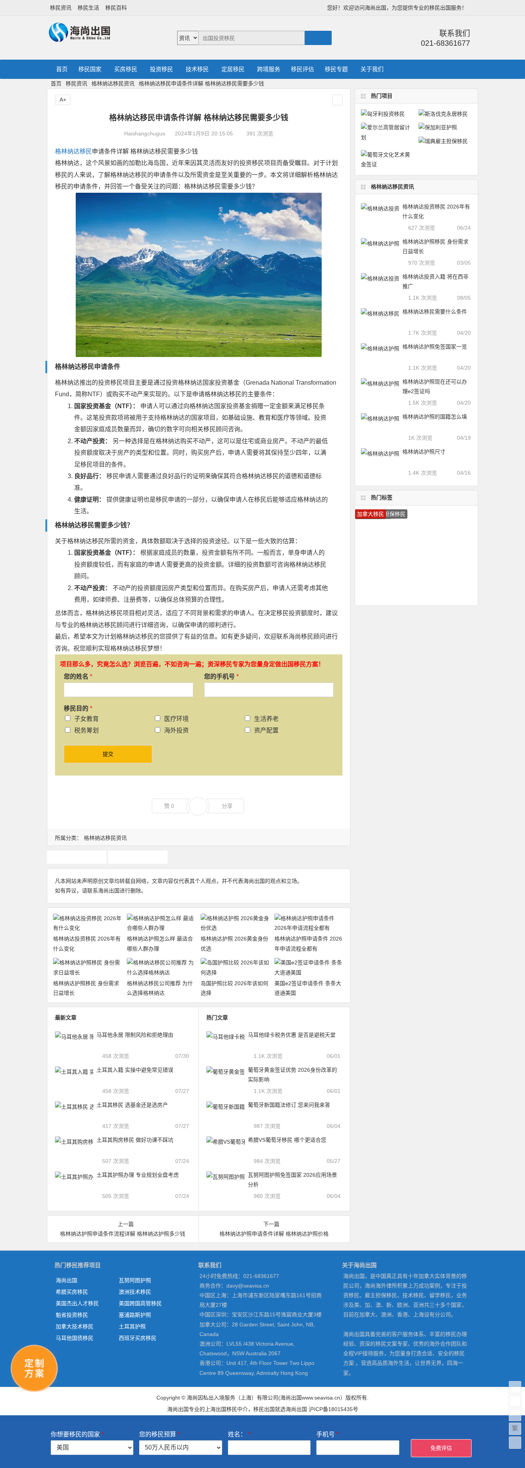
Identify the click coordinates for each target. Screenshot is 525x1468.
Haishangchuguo (144, 133)
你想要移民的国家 (77, 1434)
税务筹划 (86, 730)
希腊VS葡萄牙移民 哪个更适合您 (287, 1140)
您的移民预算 (159, 1434)
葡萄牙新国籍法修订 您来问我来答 (289, 1105)
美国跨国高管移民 (140, 1303)
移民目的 (78, 708)
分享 (227, 806)
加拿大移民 (370, 514)
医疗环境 (176, 719)
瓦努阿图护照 (135, 1280)
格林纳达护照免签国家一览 (434, 347)
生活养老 (266, 719)
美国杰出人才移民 (77, 1303)
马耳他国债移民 (74, 1338)
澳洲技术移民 (135, 1292)
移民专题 (336, 69)
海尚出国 (66, 1280)
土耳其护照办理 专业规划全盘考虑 (137, 1175)
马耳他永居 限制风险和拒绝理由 (134, 1035)
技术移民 (197, 69)
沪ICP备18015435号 (333, 1409)
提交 (108, 754)
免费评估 (441, 1448)
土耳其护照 (132, 1326)
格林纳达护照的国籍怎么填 (434, 417)
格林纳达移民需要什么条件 (434, 312)
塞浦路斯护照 (135, 1315)
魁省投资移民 (72, 1315)
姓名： (239, 1434)
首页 (62, 69)
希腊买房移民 (72, 1292)
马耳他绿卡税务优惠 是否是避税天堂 (292, 1035)
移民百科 (116, 8)
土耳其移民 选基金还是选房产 (132, 1105)
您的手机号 (221, 676)
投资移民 (161, 69)
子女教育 (86, 719)
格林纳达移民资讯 (113, 83)
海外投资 (176, 730)
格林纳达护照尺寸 (423, 452)
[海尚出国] (79, 38)
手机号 (327, 1434)
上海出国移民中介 (226, 1409)
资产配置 (266, 730)
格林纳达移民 (73, 151)
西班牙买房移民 (137, 1338)
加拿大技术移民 (74, 1326)
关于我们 (372, 69)
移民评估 (302, 69)
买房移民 (125, 69)
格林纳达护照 (76, 857)
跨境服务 (268, 69)
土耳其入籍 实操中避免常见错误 (134, 1070)
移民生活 (88, 8)
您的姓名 (78, 676)
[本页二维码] (515, 1442)
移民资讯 (60, 8)
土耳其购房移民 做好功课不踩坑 (134, 1140)
